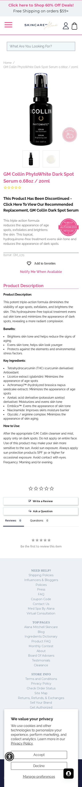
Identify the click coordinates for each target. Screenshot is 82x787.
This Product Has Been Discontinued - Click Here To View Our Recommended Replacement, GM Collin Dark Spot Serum (41, 204)
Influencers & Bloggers (41, 580)
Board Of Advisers (41, 655)
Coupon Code (41, 599)
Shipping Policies (41, 575)
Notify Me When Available (41, 272)
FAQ (41, 594)
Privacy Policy (41, 683)
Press (41, 589)
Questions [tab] (36, 520)
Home (7, 62)
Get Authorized (41, 707)
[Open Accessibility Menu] (9, 756)
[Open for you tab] (68, 774)
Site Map (41, 693)
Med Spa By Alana (41, 608)
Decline (39, 766)
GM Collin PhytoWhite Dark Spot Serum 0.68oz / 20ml (40, 67)
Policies (41, 585)
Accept (39, 755)
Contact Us (41, 604)
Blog (41, 632)
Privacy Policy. (22, 743)
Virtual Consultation (41, 613)
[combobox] (41, 46)
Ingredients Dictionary (41, 636)
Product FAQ (41, 641)
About (41, 651)
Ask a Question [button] (43, 511)
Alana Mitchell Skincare (41, 627)
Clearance (41, 665)
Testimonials (41, 660)
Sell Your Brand (41, 703)
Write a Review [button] (43, 501)
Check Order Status (41, 688)
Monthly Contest (41, 646)
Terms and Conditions (41, 679)
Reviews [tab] (10, 520)
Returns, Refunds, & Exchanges (41, 698)
